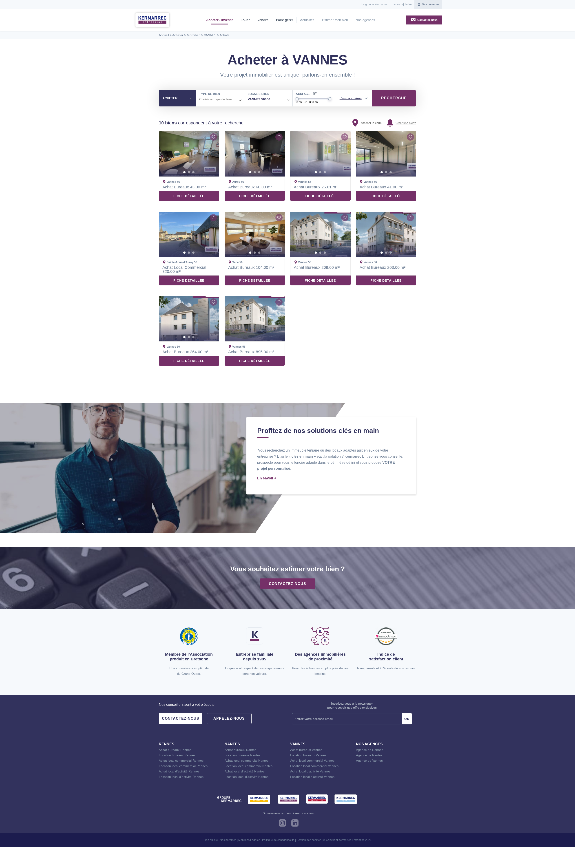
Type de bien (209, 94)
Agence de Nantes (369, 755)
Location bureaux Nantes (242, 755)
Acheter (177, 35)
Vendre (262, 20)
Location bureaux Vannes (308, 755)
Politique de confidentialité (278, 840)
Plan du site (210, 840)
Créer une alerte (406, 123)
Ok (406, 719)
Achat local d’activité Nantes (244, 771)
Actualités (307, 20)
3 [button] (193, 172)
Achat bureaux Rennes (175, 750)
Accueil (164, 35)
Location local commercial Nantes (248, 766)
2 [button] (189, 172)
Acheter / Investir (219, 20)
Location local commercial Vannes (314, 766)
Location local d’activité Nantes (246, 777)
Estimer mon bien (335, 20)
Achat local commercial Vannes (312, 760)
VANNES (210, 35)
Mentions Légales (249, 840)
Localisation (258, 94)
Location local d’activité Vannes (312, 777)
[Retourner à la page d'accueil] (152, 20)
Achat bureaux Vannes (306, 750)
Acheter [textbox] (169, 98)
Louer (245, 20)
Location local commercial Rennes (183, 766)
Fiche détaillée (188, 196)
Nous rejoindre (403, 4)
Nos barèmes (228, 840)
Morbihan (193, 35)
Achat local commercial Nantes (246, 760)
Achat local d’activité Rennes (179, 771)
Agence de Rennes (369, 750)
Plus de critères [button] (351, 98)
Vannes (297, 744)
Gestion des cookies (308, 840)
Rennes (166, 744)
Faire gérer (284, 20)
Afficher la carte (371, 123)
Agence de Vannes (369, 760)
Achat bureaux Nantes (240, 750)
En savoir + (266, 478)
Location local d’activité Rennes (181, 777)
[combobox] (177, 98)
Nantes (232, 744)
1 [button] (184, 172)
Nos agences (365, 20)
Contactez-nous (287, 584)
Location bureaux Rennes (177, 755)
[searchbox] (220, 99)
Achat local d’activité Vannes (310, 771)
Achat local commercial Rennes (181, 760)
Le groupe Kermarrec (374, 4)
